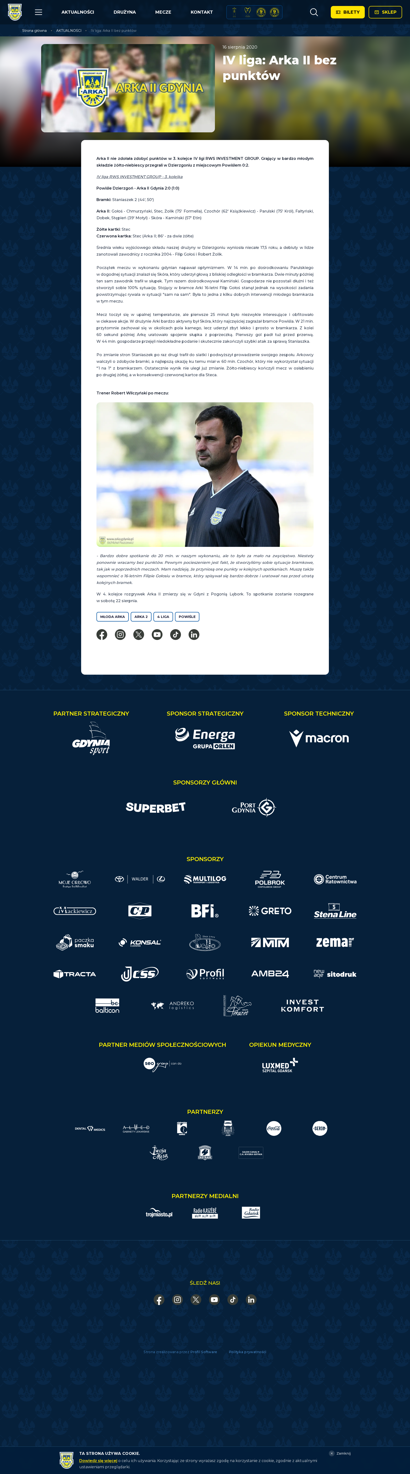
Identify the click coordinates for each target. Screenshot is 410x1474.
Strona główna (34, 30)
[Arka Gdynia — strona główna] (15, 12)
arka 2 (141, 617)
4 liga (163, 617)
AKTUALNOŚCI (78, 12)
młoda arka (112, 617)
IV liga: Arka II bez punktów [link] (113, 30)
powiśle (187, 617)
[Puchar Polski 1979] (234, 12)
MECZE (163, 12)
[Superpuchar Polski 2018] (274, 12)
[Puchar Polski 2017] (248, 12)
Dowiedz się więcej (98, 1460)
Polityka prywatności (247, 1352)
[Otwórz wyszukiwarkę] (314, 12)
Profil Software (203, 1352)
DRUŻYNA (125, 12)
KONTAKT (202, 12)
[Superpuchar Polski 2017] (261, 12)
